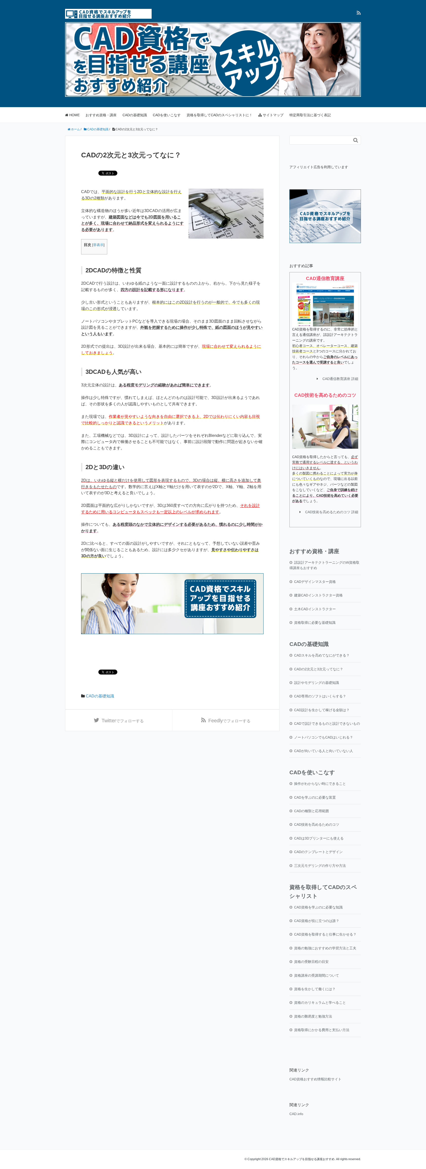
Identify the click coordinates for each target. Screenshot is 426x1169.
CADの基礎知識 (135, 115)
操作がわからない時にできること (320, 784)
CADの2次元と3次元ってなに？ (318, 669)
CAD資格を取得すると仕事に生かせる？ (325, 934)
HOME (74, 115)
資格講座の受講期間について (316, 975)
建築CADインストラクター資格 (318, 595)
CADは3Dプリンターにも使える (319, 838)
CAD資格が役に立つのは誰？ (316, 921)
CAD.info (296, 1114)
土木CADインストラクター (315, 609)
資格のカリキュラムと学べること (320, 1002)
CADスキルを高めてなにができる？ (322, 655)
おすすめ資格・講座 (101, 115)
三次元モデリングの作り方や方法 (320, 866)
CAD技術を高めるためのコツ (316, 824)
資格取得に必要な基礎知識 (315, 623)
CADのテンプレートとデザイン (318, 852)
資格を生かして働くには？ (315, 989)
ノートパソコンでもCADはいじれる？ (323, 737)
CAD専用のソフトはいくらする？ (320, 696)
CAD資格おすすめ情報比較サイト (315, 1079)
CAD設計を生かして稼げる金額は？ (322, 710)
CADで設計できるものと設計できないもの (327, 723)
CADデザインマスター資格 (315, 582)
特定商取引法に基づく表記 (310, 115)
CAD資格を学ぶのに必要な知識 (318, 907)
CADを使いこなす (167, 115)
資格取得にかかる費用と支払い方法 (321, 1030)
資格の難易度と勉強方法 (313, 1016)
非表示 (98, 245)
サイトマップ (273, 115)
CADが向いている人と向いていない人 (323, 751)
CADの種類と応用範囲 (311, 811)
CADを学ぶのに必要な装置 (315, 797)
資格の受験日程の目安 (311, 962)
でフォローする (123, 720)
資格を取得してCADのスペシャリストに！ (219, 115)
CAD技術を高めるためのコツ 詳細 (331, 512)
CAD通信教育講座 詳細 (340, 379)
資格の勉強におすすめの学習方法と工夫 (325, 948)
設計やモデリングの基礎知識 (316, 683)
